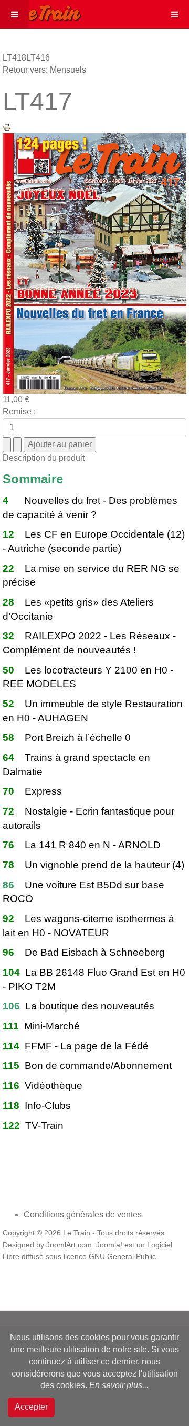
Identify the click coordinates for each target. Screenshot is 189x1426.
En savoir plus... (119, 1385)
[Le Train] (41, 11)
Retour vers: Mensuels (44, 69)
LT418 (14, 57)
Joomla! (109, 1245)
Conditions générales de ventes (83, 1214)
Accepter (31, 1406)
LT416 (38, 57)
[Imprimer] (7, 126)
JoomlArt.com (69, 1245)
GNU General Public (122, 1257)
